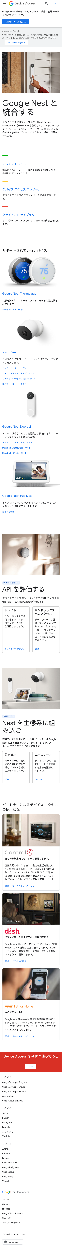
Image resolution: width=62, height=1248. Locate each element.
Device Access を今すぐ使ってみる (31, 1056)
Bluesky (5, 1118)
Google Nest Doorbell (16, 426)
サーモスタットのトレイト (24, 886)
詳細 (7, 886)
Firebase (6, 1158)
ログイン (54, 3)
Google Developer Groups (13, 1087)
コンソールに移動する (16, 21)
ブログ (5, 1113)
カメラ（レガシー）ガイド (14, 384)
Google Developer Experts (14, 1091)
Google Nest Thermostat (19, 294)
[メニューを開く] (4, 3)
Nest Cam (9, 352)
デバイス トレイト (14, 164)
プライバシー (19, 1234)
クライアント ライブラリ (18, 215)
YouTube (6, 1136)
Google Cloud (8, 1172)
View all (5, 1181)
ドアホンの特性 (19, 961)
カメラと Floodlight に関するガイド (18, 378)
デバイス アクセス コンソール (21, 189)
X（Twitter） (8, 1132)
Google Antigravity (10, 1167)
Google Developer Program (14, 1082)
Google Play (7, 1176)
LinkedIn (6, 1127)
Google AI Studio (9, 1163)
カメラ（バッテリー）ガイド (15, 368)
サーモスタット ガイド (12, 309)
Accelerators (8, 1096)
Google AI (6, 1218)
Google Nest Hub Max (17, 496)
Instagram (7, 1122)
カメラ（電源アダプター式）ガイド (18, 373)
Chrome (6, 1153)
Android (6, 1149)
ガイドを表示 (8, 511)
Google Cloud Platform (12, 1213)
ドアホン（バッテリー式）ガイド (17, 442)
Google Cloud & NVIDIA (12, 1101)
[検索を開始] (46, 3)
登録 (31, 1066)
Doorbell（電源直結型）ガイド (16, 447)
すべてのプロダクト (11, 1222)
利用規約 (6, 1234)
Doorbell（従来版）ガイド (14, 453)
